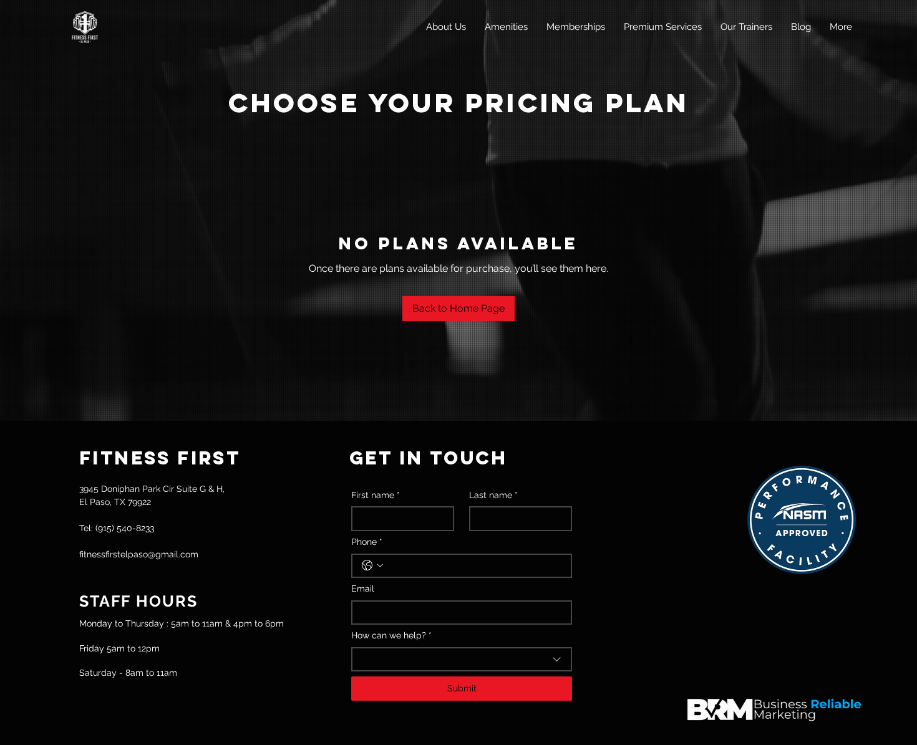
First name (375, 495)
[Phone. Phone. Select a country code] (372, 565)
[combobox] (461, 659)
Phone (366, 542)
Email (362, 589)
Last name (493, 495)
